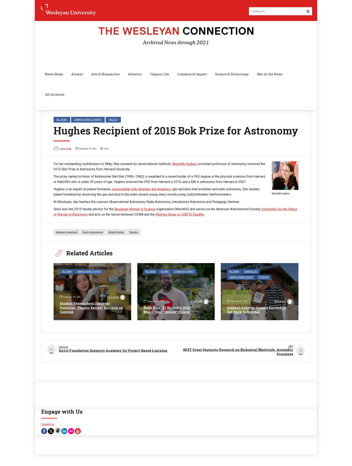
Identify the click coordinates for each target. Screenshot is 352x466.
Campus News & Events (88, 119)
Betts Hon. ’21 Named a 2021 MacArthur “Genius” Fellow (166, 310)
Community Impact (192, 74)
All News (61, 119)
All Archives (54, 94)
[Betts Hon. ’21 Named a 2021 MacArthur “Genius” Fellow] (176, 291)
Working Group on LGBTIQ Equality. (180, 214)
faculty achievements (92, 232)
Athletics (135, 74)
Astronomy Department (66, 232)
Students (263, 277)
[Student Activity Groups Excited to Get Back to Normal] (260, 291)
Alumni (77, 74)
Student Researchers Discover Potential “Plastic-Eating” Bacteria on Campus (91, 307)
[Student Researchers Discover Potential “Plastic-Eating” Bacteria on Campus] (92, 291)
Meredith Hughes (184, 164)
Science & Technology (232, 74)
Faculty (113, 119)
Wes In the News (270, 74)
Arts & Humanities (105, 74)
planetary (133, 232)
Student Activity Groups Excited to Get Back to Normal (256, 310)
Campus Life (159, 74)
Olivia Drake (66, 148)
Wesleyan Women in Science (134, 209)
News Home (54, 74)
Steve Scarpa (280, 301)
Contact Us (47, 424)
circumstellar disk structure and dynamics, (142, 189)
